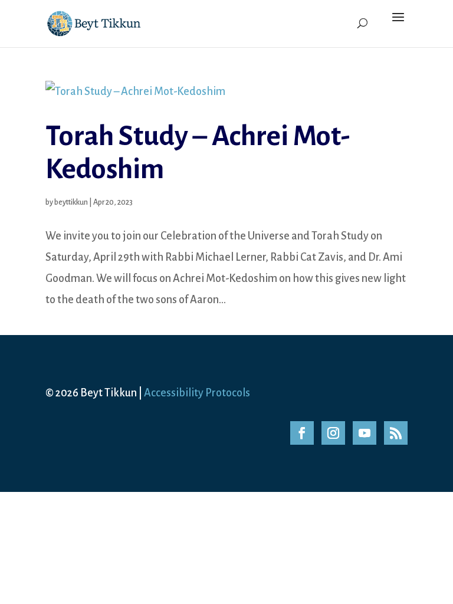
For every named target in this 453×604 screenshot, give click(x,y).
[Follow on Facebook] (302, 433)
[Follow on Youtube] (364, 433)
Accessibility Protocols (197, 393)
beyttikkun (71, 202)
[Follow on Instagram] (333, 433)
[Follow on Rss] (396, 433)
